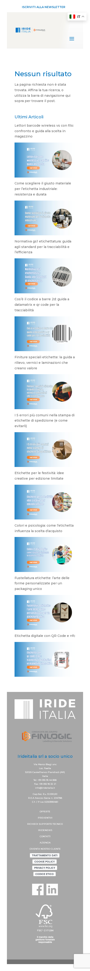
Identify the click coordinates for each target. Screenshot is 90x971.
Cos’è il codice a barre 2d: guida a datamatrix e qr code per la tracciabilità (42, 304)
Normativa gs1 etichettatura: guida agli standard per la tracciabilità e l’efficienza (43, 246)
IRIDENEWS (45, 830)
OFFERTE (45, 811)
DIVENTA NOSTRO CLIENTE (45, 848)
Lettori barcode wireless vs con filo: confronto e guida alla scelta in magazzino (44, 131)
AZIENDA (45, 842)
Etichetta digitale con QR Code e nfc (45, 636)
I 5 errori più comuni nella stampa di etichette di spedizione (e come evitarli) (45, 420)
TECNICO (58, 823)
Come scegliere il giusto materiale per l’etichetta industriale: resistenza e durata (43, 188)
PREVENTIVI (45, 817)
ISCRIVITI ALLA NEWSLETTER (43, 7)
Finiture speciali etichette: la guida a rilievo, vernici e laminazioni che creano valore (45, 362)
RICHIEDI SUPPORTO (40, 823)
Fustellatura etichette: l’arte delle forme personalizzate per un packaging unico (42, 583)
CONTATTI (45, 836)
